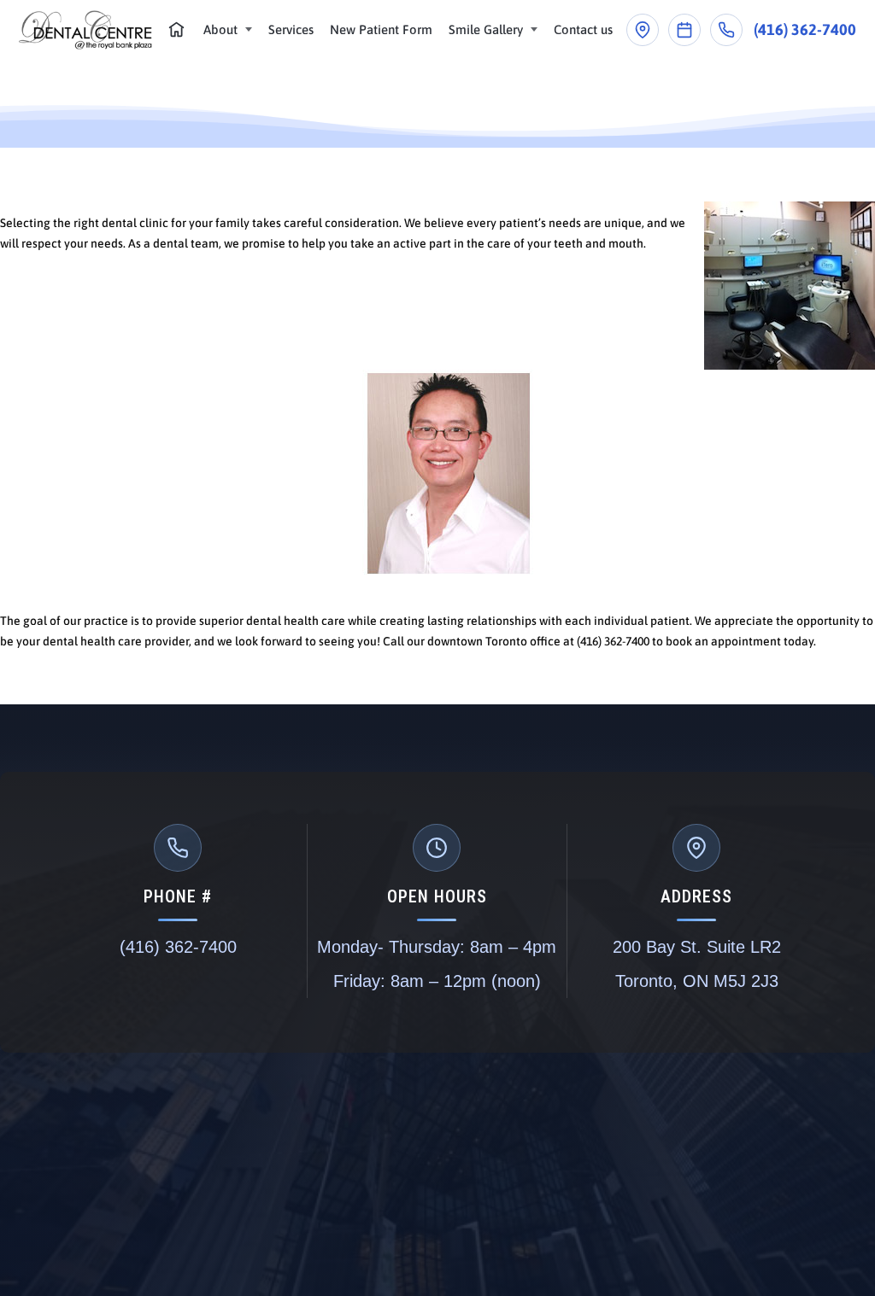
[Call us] (726, 30)
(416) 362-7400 (805, 29)
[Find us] (642, 30)
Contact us (583, 29)
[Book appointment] (684, 30)
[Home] (176, 29)
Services (291, 29)
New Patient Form (381, 29)
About (220, 29)
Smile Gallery (486, 29)
